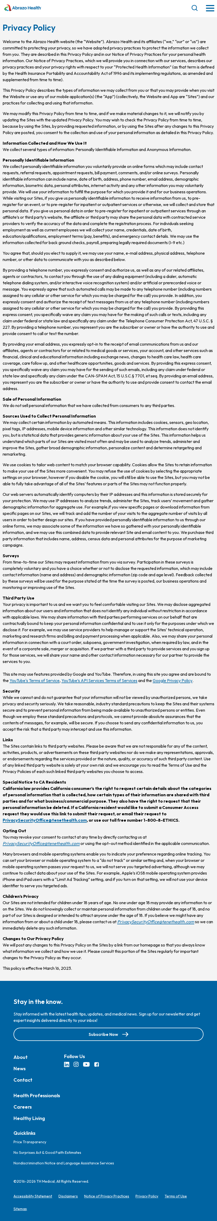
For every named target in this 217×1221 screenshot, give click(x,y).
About (20, 1057)
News (19, 1068)
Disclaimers (68, 1196)
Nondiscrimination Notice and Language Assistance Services (63, 1163)
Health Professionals (36, 1095)
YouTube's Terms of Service (35, 680)
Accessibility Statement (32, 1196)
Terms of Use (176, 1196)
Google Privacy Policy (172, 680)
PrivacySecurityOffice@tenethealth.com (45, 820)
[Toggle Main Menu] (210, 8)
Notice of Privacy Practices (106, 1196)
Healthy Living (29, 1118)
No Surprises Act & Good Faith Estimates (47, 1152)
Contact (22, 1080)
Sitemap (20, 1208)
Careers (22, 1107)
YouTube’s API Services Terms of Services (99, 680)
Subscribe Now (103, 1034)
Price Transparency (29, 1142)
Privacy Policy (146, 1196)
